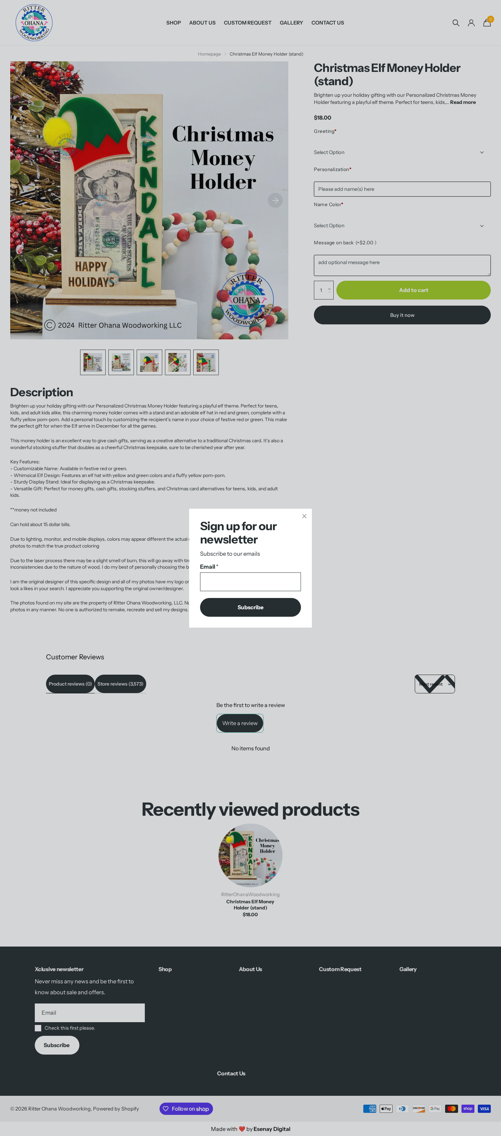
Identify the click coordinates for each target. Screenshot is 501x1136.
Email (209, 566)
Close (304, 516)
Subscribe (250, 606)
